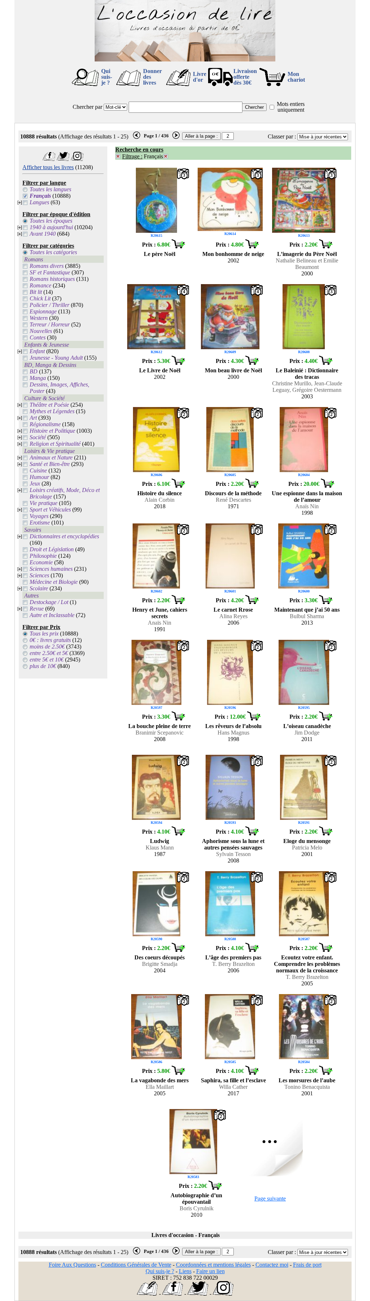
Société (38, 437)
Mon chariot (296, 77)
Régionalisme (45, 424)
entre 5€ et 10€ (47, 659)
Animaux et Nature (51, 457)
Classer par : (282, 136)
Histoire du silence (159, 493)
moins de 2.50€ (47, 646)
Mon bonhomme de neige (233, 254)
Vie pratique (43, 503)
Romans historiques (52, 279)
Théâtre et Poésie (49, 405)
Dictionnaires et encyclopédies (64, 536)
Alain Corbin (160, 500)
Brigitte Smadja (159, 964)
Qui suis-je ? (106, 77)
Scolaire (39, 588)
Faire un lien (210, 1271)
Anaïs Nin (307, 506)
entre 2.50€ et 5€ (49, 653)
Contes (38, 337)
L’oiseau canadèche (307, 726)
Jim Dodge (306, 732)
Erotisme (40, 522)
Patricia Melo (307, 847)
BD (34, 371)
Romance (40, 285)
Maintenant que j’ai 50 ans (307, 610)
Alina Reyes (233, 616)
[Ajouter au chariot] (178, 246)
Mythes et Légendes (52, 411)
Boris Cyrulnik (197, 1208)
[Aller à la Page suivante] (270, 1174)
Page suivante (270, 1198)
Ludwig (159, 841)
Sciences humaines (51, 569)
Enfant (37, 351)
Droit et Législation (52, 549)
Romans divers (47, 266)
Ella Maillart (160, 1087)
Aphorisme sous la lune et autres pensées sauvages (233, 844)
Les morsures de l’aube (307, 1080)
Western (39, 318)
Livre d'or (199, 77)
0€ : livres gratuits (50, 640)
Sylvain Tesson (233, 854)
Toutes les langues (50, 189)
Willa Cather (233, 1087)
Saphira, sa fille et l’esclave (233, 1080)
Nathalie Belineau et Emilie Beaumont (307, 263)
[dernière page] (136, 137)
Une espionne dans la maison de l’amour (307, 496)
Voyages (39, 516)
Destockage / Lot (49, 602)
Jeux (35, 483)
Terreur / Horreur (50, 324)
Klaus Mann (160, 847)
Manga (38, 378)
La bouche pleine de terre (159, 726)
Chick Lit (40, 298)
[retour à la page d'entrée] (185, 59)
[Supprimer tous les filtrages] (118, 156)
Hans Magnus (233, 732)
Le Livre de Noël (159, 370)
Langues (39, 202)
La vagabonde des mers (160, 1080)
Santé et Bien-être (50, 464)
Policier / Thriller (49, 305)
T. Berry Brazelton (233, 964)
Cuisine (38, 470)
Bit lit (36, 292)
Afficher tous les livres (48, 167)
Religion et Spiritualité (55, 444)
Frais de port (307, 1265)
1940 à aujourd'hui (51, 227)
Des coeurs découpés (159, 957)
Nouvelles (41, 331)
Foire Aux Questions (72, 1265)
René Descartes (233, 500)
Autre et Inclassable (52, 615)
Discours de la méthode (233, 493)
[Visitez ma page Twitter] (63, 159)
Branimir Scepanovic (159, 732)
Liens (185, 1271)
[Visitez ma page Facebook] (49, 159)
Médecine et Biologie (54, 582)
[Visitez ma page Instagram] (77, 159)
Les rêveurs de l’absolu (233, 726)
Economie (41, 562)
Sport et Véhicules (50, 509)
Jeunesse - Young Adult (56, 358)
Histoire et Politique (52, 431)
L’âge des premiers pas (233, 957)
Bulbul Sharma (307, 616)
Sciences (39, 575)
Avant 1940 (43, 234)
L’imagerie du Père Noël (307, 254)
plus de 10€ (43, 666)
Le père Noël (159, 254)
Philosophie (43, 556)
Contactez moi (271, 1265)
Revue (37, 608)
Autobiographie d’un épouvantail (196, 1198)
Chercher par (87, 107)
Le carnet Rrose (233, 610)
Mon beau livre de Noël (233, 370)
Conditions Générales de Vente (136, 1265)
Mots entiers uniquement (291, 107)
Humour (39, 477)
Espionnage (43, 311)
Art (33, 418)
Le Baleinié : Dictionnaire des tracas (307, 373)
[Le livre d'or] (147, 1294)
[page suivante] (176, 137)
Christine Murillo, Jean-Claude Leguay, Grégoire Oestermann (307, 386)
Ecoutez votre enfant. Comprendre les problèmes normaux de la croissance (307, 963)
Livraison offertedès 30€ (245, 77)
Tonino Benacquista (307, 1087)
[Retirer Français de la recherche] (165, 156)
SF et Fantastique (50, 272)
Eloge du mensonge (307, 841)
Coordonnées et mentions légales (213, 1265)
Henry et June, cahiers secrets (159, 613)
